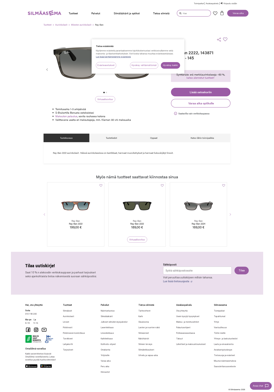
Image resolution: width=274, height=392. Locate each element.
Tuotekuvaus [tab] (66, 137)
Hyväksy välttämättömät (144, 65)
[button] (212, 3)
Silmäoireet (143, 333)
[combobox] (194, 13)
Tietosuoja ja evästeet (224, 355)
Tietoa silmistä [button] (161, 13)
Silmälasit (67, 311)
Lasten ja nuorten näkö (149, 327)
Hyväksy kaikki (170, 65)
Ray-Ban (99, 24)
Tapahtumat (219, 316)
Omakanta (105, 350)
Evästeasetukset (106, 65)
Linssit (66, 322)
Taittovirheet (144, 311)
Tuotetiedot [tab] (111, 137)
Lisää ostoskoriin (201, 92)
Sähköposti (170, 264)
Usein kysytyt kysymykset (188, 316)
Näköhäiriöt (143, 338)
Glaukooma (143, 322)
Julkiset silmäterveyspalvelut (114, 322)
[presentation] (74, 13)
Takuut (179, 338)
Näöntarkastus (108, 311)
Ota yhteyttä (182, 311)
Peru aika (105, 366)
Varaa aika (238, 13)
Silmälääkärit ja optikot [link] (127, 13)
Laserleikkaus (107, 327)
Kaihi (140, 316)
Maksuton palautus (66, 116)
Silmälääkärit (107, 316)
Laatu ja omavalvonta (223, 344)
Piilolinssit (67, 327)
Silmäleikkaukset (146, 350)
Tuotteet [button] (73, 13)
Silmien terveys (145, 344)
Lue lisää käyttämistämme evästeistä (113, 57)
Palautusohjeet (183, 327)
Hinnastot (105, 372)
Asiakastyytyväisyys (223, 350)
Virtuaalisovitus (105, 99)
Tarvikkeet (68, 338)
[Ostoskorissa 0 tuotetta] (222, 12)
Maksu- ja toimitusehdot (187, 322)
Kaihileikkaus (107, 338)
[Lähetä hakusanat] (180, 13)
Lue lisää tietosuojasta (176, 281)
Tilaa (242, 270)
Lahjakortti (68, 344)
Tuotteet (48, 24)
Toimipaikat (219, 311)
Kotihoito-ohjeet (108, 344)
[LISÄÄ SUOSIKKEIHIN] (226, 39)
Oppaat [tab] (153, 137)
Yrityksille (105, 355)
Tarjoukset (68, 350)
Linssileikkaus (107, 333)
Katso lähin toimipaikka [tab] (202, 137)
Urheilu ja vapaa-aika (148, 355)
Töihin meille (219, 333)
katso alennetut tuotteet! (200, 77)
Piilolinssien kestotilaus (74, 333)
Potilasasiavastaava (185, 333)
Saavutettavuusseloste (225, 366)
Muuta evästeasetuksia (225, 361)
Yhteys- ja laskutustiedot (225, 338)
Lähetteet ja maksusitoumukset (191, 344)
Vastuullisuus (220, 327)
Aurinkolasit (61, 24)
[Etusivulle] (37, 13)
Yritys (216, 322)
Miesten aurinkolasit (81, 24)
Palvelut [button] (95, 13)
